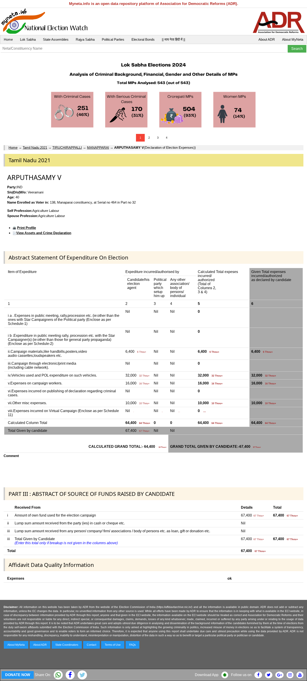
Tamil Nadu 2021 (35, 147)
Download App (206, 675)
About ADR (266, 39)
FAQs (132, 644)
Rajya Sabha (85, 39)
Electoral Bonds (143, 39)
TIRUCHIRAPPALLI (67, 147)
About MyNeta (292, 39)
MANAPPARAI (98, 147)
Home (8, 39)
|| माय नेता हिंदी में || (173, 39)
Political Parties (113, 39)
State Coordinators (66, 644)
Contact (91, 644)
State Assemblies (56, 39)
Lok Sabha (28, 39)
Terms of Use (113, 644)
